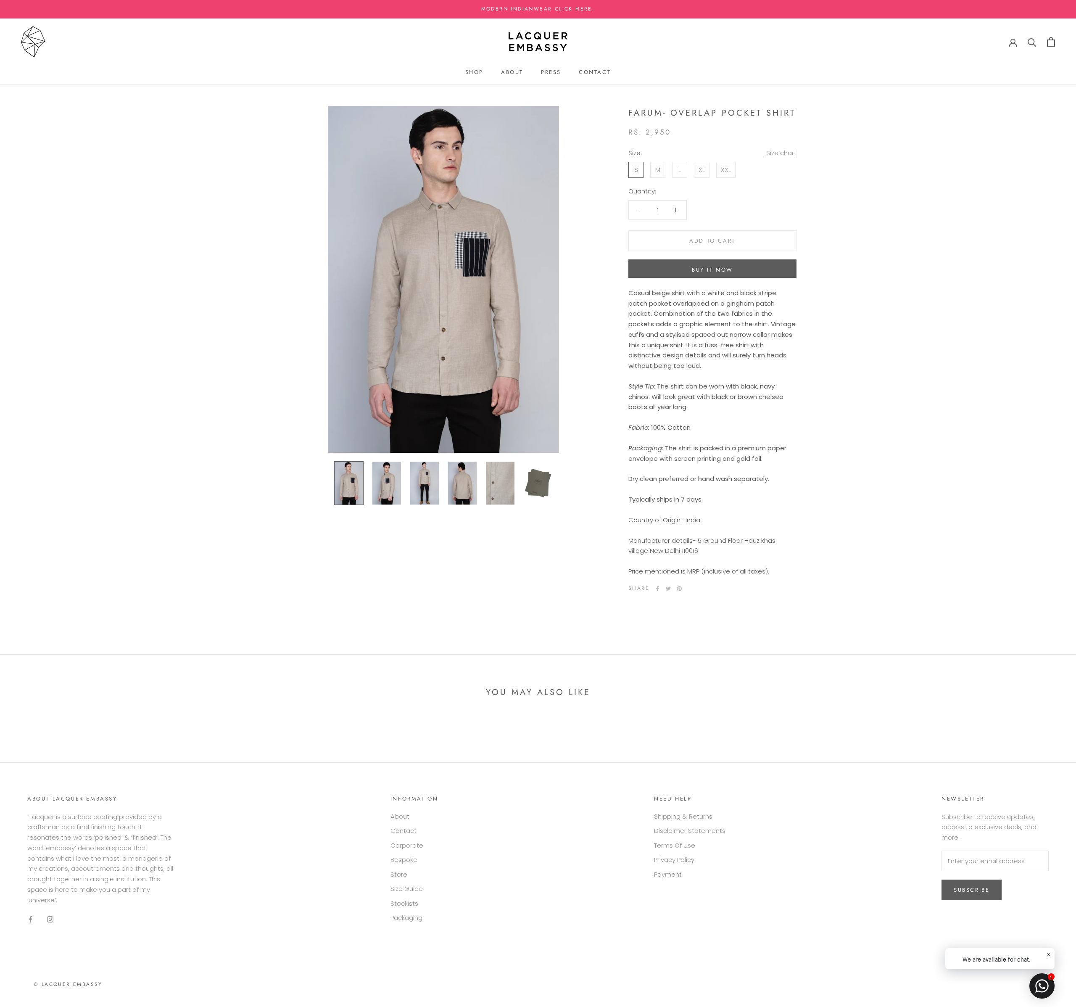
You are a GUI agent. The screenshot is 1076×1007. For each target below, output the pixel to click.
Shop (474, 72)
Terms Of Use (674, 845)
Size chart (781, 152)
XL (702, 169)
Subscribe (971, 890)
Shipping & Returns (683, 816)
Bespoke (403, 859)
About (512, 72)
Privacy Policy (674, 859)
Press (551, 72)
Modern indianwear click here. (538, 9)
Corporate (406, 845)
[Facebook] (657, 588)
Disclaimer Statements (689, 830)
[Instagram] (50, 919)
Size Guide (406, 888)
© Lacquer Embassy (68, 984)
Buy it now (712, 270)
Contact (595, 72)
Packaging (406, 917)
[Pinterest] (679, 588)
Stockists (404, 903)
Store (398, 874)
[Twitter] (668, 588)
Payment (668, 874)
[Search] (1032, 41)
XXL (726, 169)
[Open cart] (1051, 42)
